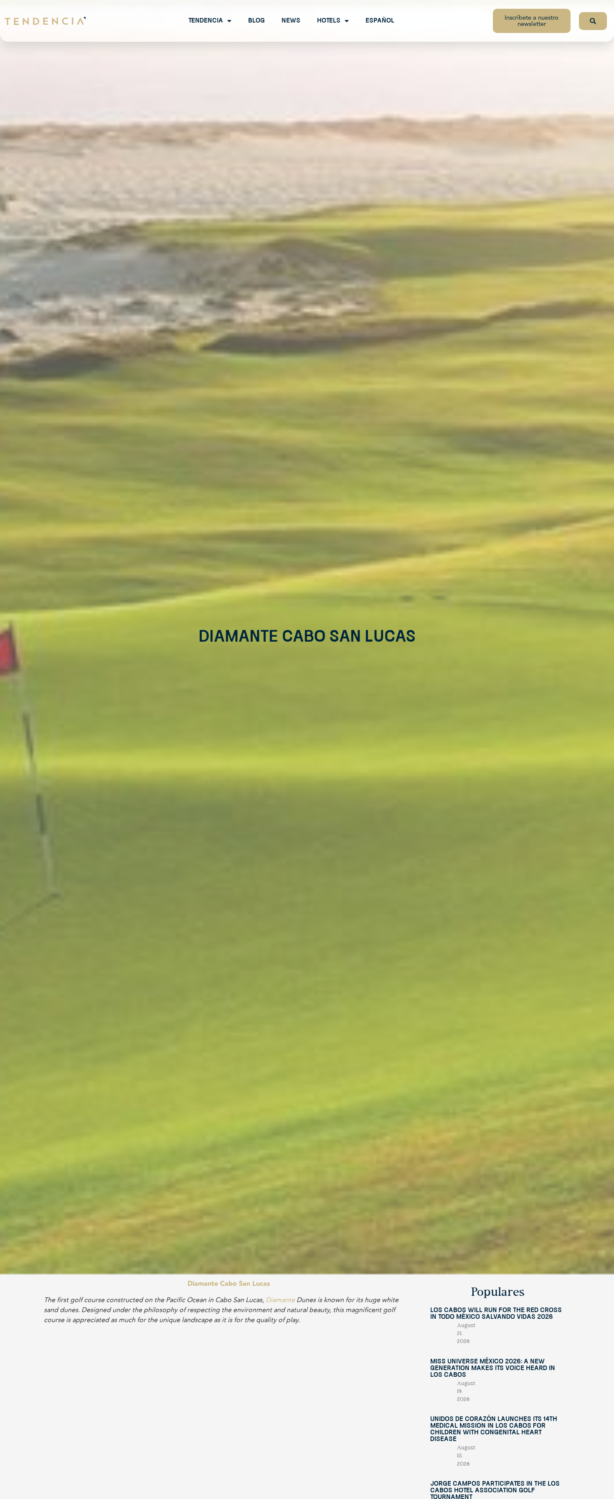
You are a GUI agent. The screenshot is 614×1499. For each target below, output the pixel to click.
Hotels (328, 21)
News (291, 21)
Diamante (280, 1300)
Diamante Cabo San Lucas (229, 1284)
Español (379, 21)
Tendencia (205, 21)
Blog (256, 21)
